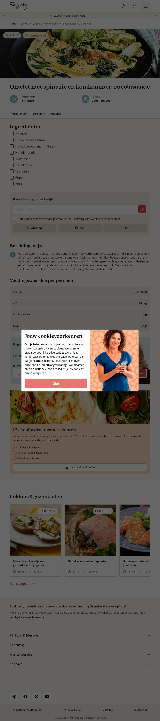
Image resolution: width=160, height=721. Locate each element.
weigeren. (40, 373)
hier (64, 361)
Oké (55, 383)
